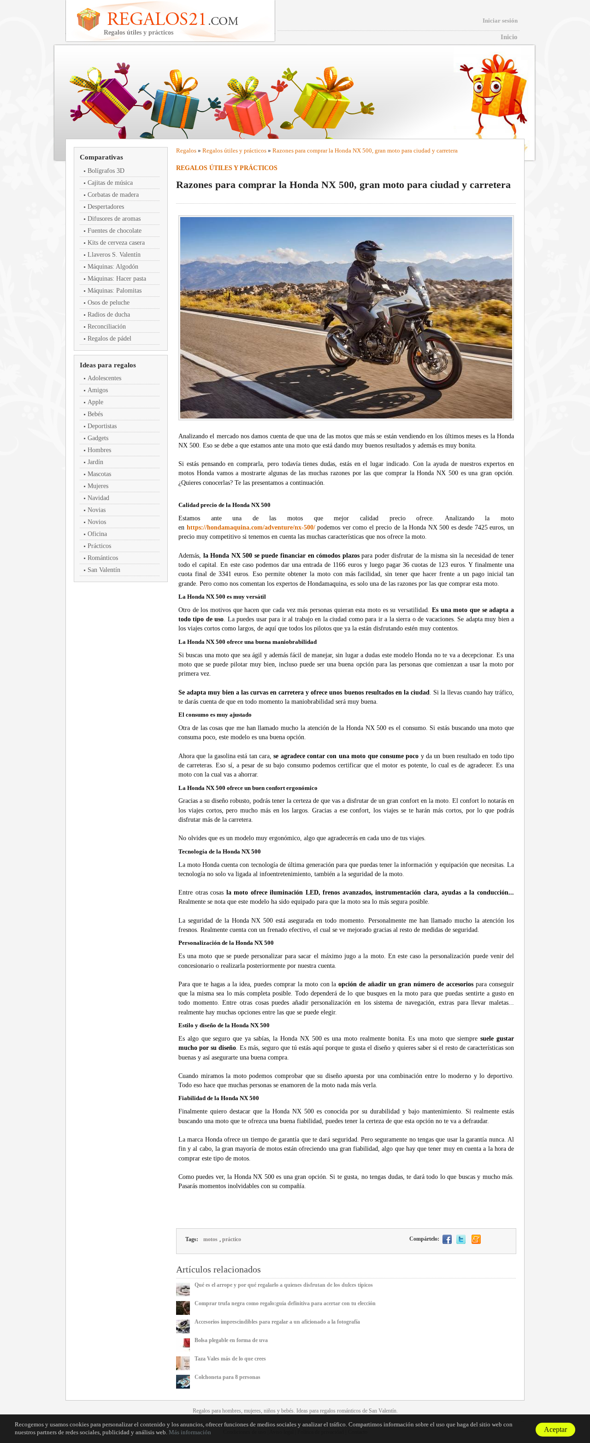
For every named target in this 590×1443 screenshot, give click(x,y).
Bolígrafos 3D (106, 170)
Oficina (97, 533)
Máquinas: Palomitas (115, 290)
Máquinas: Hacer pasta (117, 278)
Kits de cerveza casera (116, 242)
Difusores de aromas (114, 218)
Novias (97, 510)
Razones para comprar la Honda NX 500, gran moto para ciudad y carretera (365, 150)
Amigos (98, 390)
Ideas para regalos (108, 365)
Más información (190, 1432)
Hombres (99, 450)
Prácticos (99, 545)
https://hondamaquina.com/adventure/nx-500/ (251, 527)
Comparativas (101, 157)
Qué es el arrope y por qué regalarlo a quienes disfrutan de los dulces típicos (284, 1285)
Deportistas (102, 426)
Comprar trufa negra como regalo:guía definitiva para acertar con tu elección (285, 1303)
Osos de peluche (109, 302)
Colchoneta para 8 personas (227, 1377)
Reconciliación (107, 326)
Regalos (186, 150)
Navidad (98, 498)
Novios (97, 521)
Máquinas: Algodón (113, 266)
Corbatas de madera (113, 194)
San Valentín (104, 569)
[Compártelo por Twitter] (461, 1239)
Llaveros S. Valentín (114, 254)
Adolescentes (104, 378)
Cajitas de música (110, 182)
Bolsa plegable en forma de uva (231, 1340)
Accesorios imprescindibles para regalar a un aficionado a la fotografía (277, 1322)
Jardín (95, 462)
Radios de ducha (109, 314)
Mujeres (98, 486)
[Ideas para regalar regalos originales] (185, 18)
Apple (95, 402)
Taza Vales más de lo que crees (230, 1358)
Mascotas (99, 474)
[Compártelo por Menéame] (476, 1239)
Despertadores (106, 206)
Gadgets (98, 438)
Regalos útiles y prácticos (234, 150)
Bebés (95, 414)
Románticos (103, 557)
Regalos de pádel (109, 338)
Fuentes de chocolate (115, 230)
